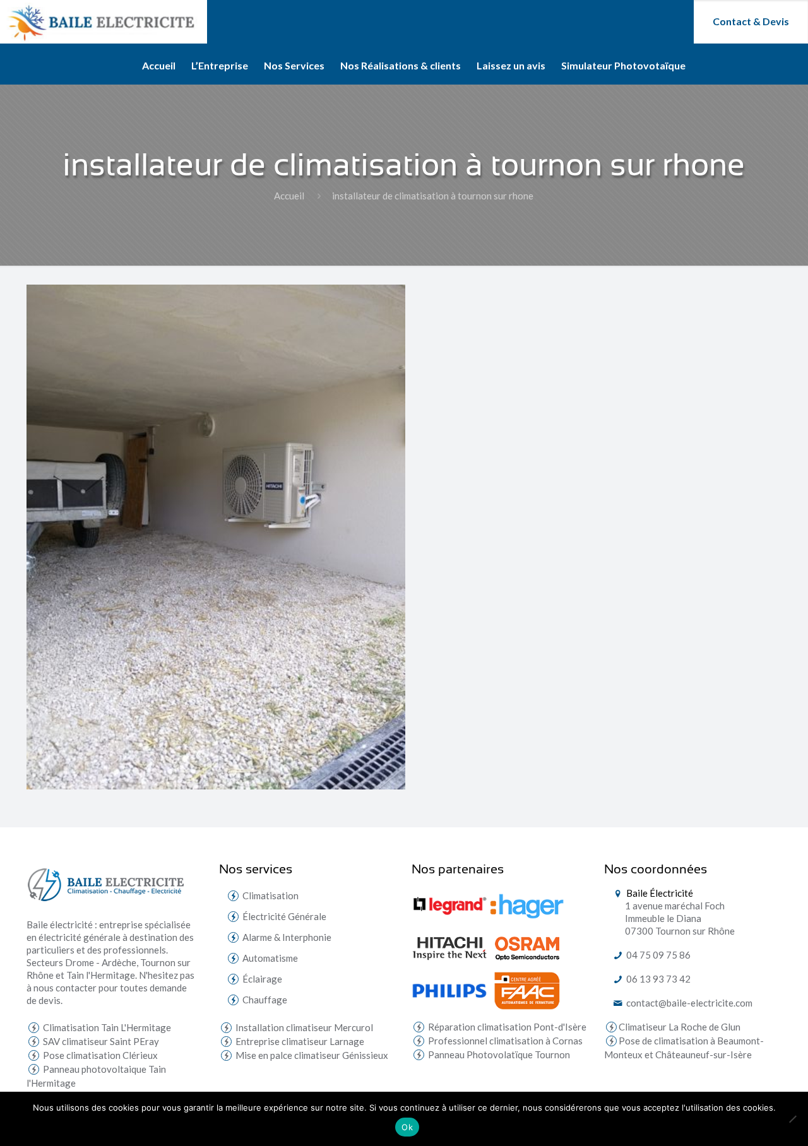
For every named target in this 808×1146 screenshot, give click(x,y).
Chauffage (264, 999)
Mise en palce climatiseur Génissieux (311, 1055)
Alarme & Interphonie (286, 937)
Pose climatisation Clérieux (99, 1055)
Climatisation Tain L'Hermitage (106, 1027)
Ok (407, 1127)
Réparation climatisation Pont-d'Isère (506, 1026)
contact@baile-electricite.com (688, 1002)
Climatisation (270, 895)
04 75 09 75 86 (657, 954)
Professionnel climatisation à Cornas (504, 1040)
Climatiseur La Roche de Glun (679, 1026)
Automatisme (270, 958)
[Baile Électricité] (103, 22)
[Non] (792, 1119)
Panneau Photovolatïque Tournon (498, 1054)
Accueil (289, 195)
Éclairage (262, 978)
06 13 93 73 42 (657, 978)
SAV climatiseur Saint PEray (100, 1041)
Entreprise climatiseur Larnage (299, 1041)
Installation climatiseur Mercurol (303, 1027)
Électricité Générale (284, 916)
